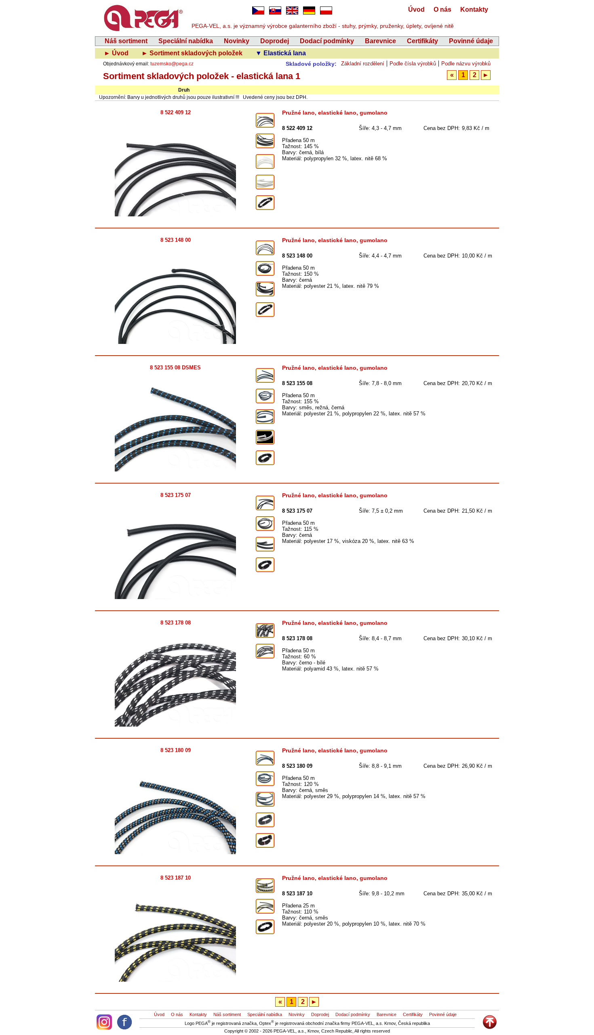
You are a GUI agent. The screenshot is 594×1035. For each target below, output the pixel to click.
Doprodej (274, 41)
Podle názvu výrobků (466, 64)
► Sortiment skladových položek (192, 53)
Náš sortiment (126, 41)
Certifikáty (422, 41)
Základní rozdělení (362, 64)
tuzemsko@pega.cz (172, 64)
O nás (442, 9)
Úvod (416, 9)
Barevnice (380, 41)
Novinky (236, 41)
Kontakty (474, 9)
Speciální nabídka (185, 41)
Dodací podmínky (327, 41)
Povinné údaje (471, 41)
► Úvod (117, 53)
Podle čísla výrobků (413, 64)
